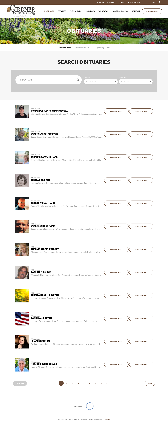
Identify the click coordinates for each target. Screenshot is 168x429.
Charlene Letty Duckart (45, 249)
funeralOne (106, 419)
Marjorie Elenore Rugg (44, 364)
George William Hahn (43, 203)
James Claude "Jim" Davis (44, 134)
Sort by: (87, 77)
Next (150, 383)
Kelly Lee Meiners (40, 341)
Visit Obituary (119, 111)
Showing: (122, 77)
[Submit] (78, 79)
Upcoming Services (104, 48)
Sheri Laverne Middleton (45, 295)
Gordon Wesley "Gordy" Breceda (49, 111)
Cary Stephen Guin (41, 272)
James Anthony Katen (43, 226)
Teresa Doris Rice (40, 180)
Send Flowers (152, 11)
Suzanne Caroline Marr (44, 157)
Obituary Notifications (83, 48)
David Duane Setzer (41, 318)
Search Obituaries (63, 48)
